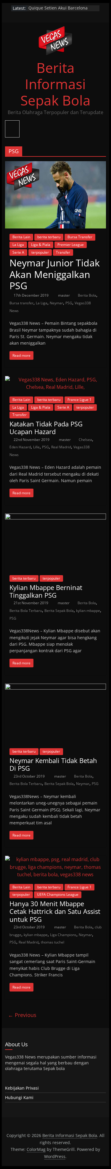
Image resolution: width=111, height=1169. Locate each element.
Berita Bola (87, 295)
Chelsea (85, 439)
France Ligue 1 (79, 399)
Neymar (56, 303)
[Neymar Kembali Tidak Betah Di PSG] (55, 687)
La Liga (18, 244)
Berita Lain (21, 236)
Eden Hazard (20, 447)
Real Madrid (61, 447)
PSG (68, 303)
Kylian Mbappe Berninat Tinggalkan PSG (45, 591)
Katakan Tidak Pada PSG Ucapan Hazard (46, 427)
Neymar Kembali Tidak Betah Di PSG (53, 764)
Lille (36, 447)
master (64, 295)
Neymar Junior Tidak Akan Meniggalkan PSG (54, 274)
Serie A (18, 252)
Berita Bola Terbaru (25, 610)
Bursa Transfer (79, 236)
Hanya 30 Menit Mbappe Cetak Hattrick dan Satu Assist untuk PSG (54, 911)
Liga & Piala (40, 244)
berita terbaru (48, 236)
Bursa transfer (21, 303)
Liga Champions (63, 934)
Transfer (63, 252)
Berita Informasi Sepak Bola (55, 83)
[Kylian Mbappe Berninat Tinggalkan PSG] (55, 517)
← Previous (22, 1014)
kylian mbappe (88, 610)
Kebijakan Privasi (22, 1088)
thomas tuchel (52, 942)
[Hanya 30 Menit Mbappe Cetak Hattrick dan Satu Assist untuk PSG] (55, 859)
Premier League (70, 244)
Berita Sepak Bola (59, 610)
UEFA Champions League (57, 894)
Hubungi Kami (19, 1097)
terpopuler (40, 252)
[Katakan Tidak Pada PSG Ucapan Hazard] (55, 379)
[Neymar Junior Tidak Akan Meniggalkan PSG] (55, 164)
